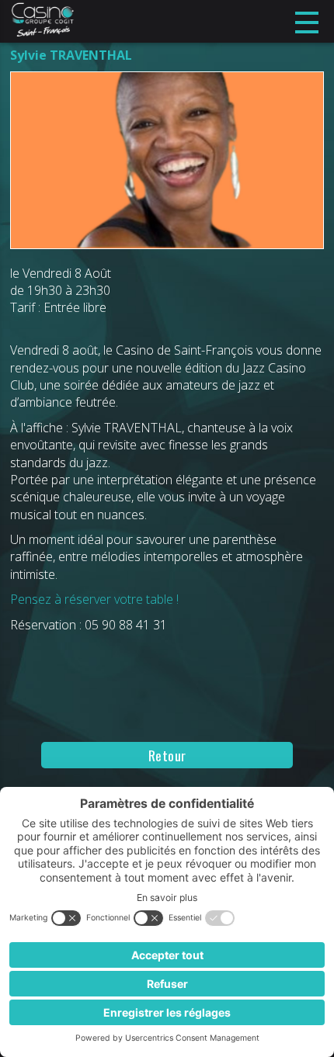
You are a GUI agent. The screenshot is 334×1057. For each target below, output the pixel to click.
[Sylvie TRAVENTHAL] (167, 166)
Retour (167, 755)
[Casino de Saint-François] (42, 21)
